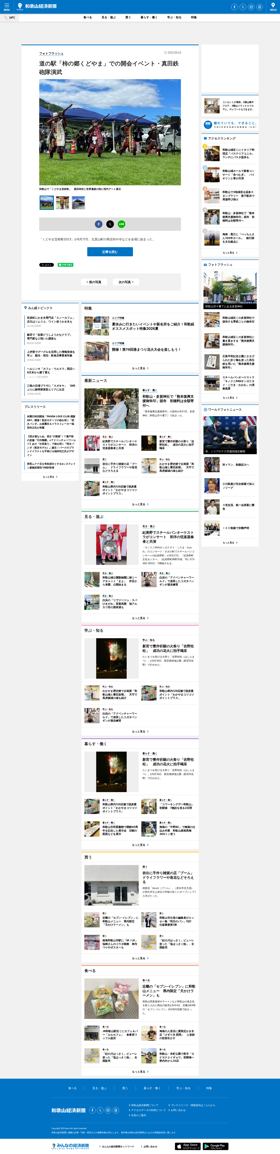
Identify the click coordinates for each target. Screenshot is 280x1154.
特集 (194, 17)
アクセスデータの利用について (148, 1110)
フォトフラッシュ (51, 53)
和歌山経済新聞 (36, 6)
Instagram (251, 7)
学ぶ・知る (174, 17)
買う (128, 17)
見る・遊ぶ (109, 17)
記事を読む (110, 252)
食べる (87, 17)
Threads (259, 7)
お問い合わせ (178, 1110)
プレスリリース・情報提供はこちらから (193, 1105)
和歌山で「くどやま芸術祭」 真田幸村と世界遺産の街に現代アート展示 (80, 188)
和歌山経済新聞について (144, 1105)
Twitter (243, 7)
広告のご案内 (138, 1115)
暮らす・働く (149, 17)
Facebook (234, 7)
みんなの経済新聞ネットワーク (70, 1146)
